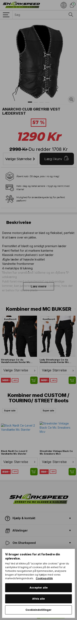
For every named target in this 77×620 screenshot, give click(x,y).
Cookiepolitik (44, 578)
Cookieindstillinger (38, 609)
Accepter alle (39, 587)
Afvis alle (38, 598)
